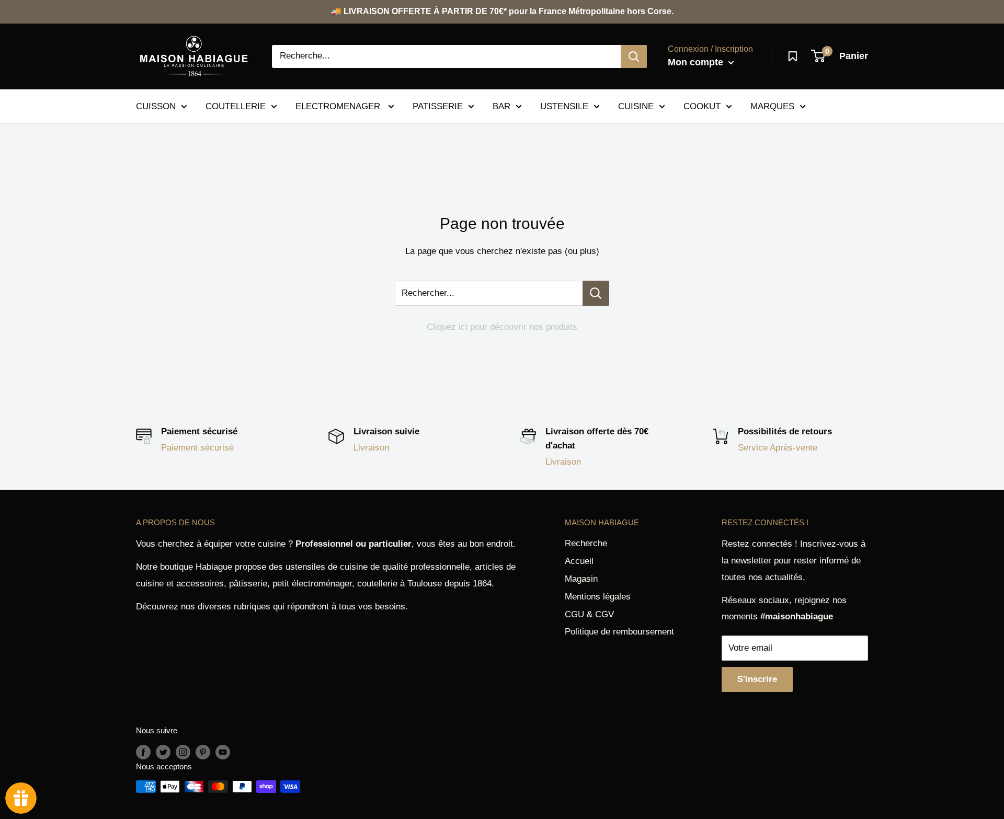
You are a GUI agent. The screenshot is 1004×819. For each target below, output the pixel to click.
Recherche (586, 543)
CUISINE (636, 106)
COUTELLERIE (236, 106)
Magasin (581, 579)
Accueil (579, 561)
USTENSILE (564, 106)
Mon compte (697, 62)
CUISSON (156, 106)
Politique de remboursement (619, 632)
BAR (501, 106)
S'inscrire (757, 679)
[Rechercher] (634, 56)
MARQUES (772, 106)
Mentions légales (598, 597)
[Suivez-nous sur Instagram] (183, 751)
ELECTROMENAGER (339, 106)
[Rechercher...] (596, 293)
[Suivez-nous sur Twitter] (163, 751)
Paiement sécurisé (197, 448)
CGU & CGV (589, 614)
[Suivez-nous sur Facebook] (143, 751)
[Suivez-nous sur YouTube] (222, 751)
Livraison (371, 448)
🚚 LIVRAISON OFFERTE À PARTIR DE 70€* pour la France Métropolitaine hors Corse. (502, 11)
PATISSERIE (438, 106)
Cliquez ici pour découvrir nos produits (502, 327)
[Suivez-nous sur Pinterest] (203, 751)
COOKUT (702, 106)
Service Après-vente (777, 448)
